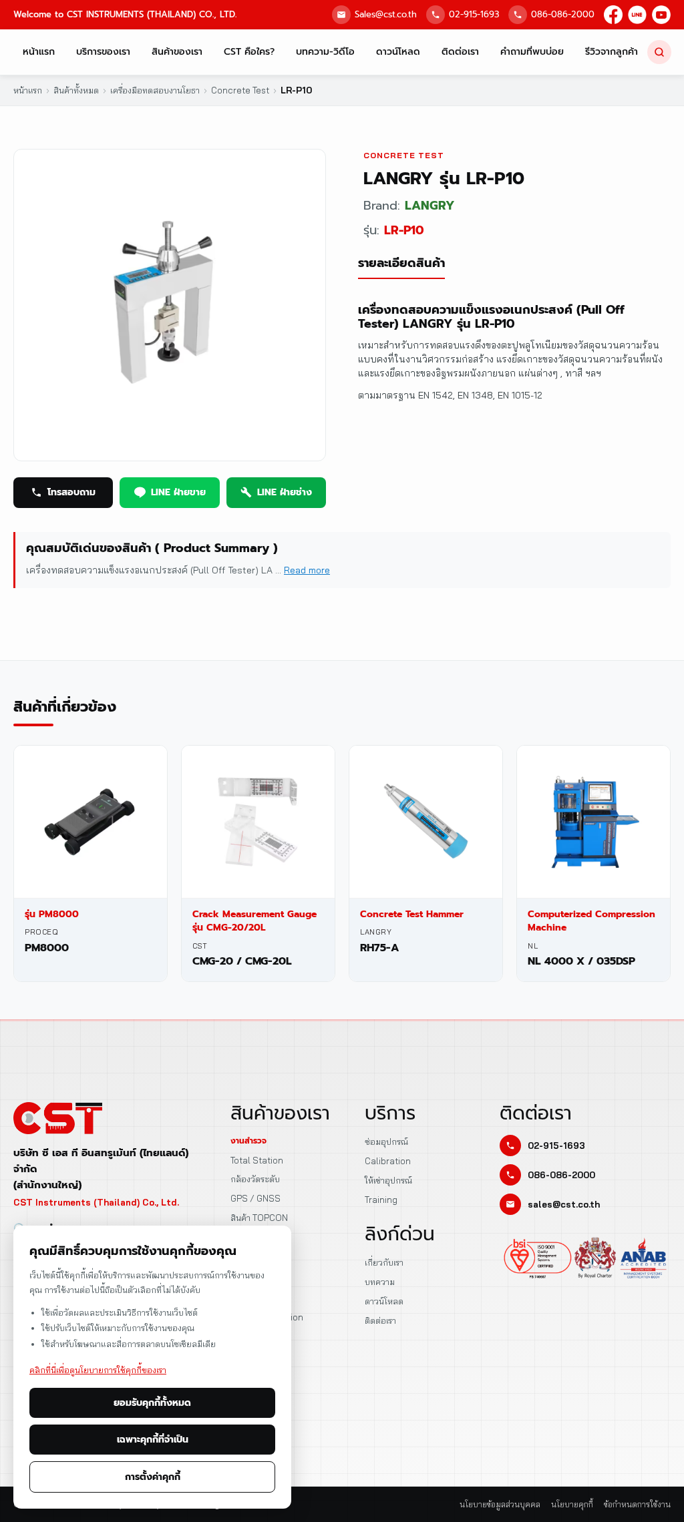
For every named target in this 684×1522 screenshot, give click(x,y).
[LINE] (637, 14)
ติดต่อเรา (460, 52)
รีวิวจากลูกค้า (611, 52)
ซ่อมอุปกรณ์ (386, 1141)
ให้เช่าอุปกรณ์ (388, 1180)
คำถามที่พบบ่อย (532, 52)
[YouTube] (661, 14)
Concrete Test (403, 155)
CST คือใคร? (249, 52)
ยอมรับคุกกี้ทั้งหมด (152, 1403)
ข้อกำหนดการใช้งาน (637, 1504)
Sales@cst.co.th (386, 14)
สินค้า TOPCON (259, 1217)
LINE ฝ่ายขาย (178, 492)
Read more (307, 570)
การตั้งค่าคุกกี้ (152, 1477)
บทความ (380, 1281)
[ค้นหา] (659, 52)
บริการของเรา (103, 52)
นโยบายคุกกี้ (572, 1504)
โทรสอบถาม (71, 492)
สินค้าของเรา (177, 52)
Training (381, 1199)
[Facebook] (613, 14)
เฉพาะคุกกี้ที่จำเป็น (152, 1440)
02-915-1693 (474, 14)
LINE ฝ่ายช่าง (284, 492)
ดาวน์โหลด (398, 52)
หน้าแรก (39, 52)
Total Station (256, 1160)
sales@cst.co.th (564, 1204)
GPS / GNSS (255, 1198)
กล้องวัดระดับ (255, 1179)
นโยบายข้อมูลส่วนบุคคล (500, 1504)
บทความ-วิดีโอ (325, 52)
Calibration (388, 1161)
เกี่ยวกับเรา (384, 1262)
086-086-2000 (562, 14)
